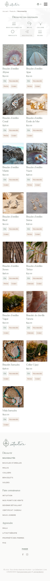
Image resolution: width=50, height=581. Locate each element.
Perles (6, 86)
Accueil (5, 11)
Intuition (7, 495)
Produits (13, 11)
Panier (25, 549)
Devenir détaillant (12, 505)
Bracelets (12, 35)
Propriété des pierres (13, 538)
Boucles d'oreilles (14, 27)
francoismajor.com (24, 572)
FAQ (4, 543)
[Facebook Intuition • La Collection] (23, 554)
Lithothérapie (10, 533)
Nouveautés (27, 35)
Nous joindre (9, 515)
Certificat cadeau (12, 510)
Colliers (40, 27)
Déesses (30, 284)
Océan (13, 86)
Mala (5, 528)
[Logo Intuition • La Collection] (12, 4)
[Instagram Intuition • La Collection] (27, 554)
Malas (29, 27)
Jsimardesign (38, 572)
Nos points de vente (13, 500)
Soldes (40, 35)
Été (5, 81)
